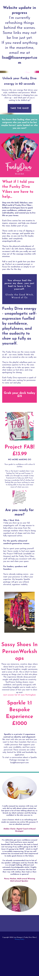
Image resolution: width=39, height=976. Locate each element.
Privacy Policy (19, 939)
